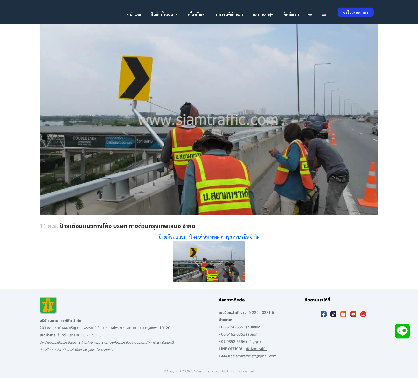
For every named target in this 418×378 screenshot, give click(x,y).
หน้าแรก (134, 14)
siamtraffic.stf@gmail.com (254, 356)
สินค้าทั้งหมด (162, 14)
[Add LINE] (402, 332)
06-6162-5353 (233, 334)
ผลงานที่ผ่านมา (229, 14)
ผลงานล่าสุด (263, 14)
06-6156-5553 (233, 327)
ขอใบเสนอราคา (355, 12)
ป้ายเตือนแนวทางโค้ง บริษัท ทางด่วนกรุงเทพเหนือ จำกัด (209, 236)
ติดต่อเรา (291, 14)
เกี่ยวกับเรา (197, 14)
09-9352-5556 (233, 342)
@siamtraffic (256, 349)
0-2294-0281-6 (261, 313)
